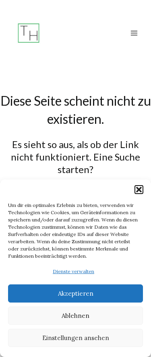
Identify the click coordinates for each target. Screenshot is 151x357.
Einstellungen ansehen (75, 338)
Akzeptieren (75, 293)
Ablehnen (75, 315)
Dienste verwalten (73, 271)
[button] (139, 190)
